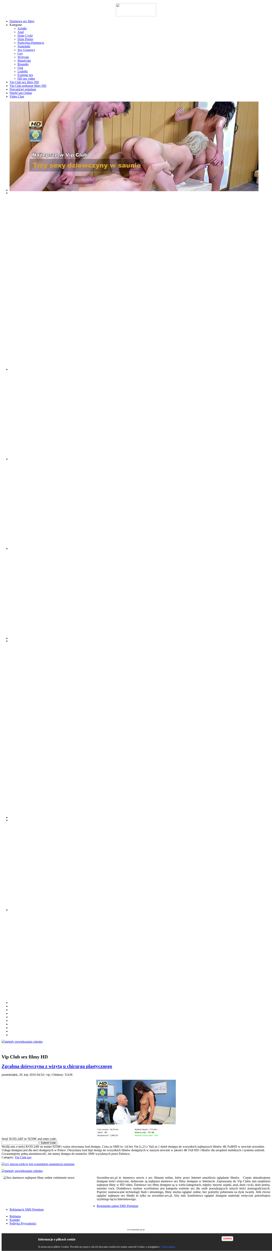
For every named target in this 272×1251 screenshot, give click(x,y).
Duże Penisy (25, 39)
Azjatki (22, 28)
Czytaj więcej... (168, 1246)
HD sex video (26, 78)
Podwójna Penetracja (31, 42)
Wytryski (23, 57)
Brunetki (23, 64)
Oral (20, 68)
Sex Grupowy (26, 50)
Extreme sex (25, 75)
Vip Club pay (23, 1157)
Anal (21, 32)
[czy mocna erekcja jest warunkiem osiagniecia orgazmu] (136, 1164)
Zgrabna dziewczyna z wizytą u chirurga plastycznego (57, 1066)
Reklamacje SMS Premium (27, 1209)
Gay (20, 53)
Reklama (15, 1216)
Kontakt (15, 1220)
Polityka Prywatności (23, 1223)
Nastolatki (24, 46)
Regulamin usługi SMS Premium (117, 1206)
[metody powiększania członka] (136, 1041)
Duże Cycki (25, 35)
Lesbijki (23, 71)
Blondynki (24, 60)
